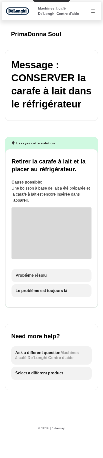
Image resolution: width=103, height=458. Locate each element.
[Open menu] (93, 11)
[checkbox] (52, 275)
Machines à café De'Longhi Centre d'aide (58, 11)
